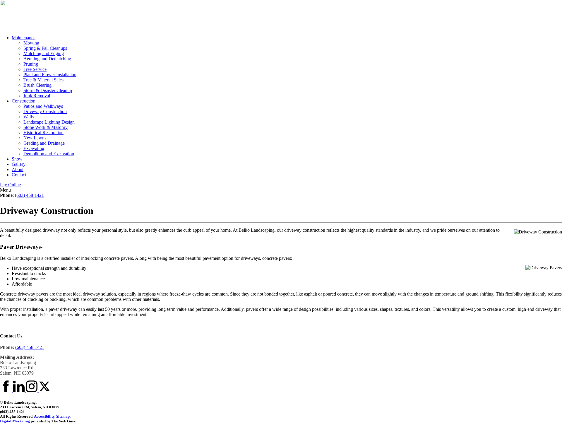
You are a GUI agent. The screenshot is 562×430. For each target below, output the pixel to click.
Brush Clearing (37, 85)
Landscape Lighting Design (49, 122)
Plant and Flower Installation (49, 74)
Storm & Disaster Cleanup (47, 90)
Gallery (18, 164)
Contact (19, 174)
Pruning (30, 64)
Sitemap (63, 416)
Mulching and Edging (43, 53)
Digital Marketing (15, 421)
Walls (28, 116)
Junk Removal (36, 95)
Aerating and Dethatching (47, 58)
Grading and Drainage (44, 143)
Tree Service (35, 69)
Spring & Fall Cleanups (45, 48)
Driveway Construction (45, 111)
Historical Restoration (43, 132)
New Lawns (34, 137)
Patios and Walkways (43, 106)
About (17, 169)
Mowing (31, 42)
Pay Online (10, 184)
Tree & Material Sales (43, 79)
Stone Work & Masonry (45, 127)
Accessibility (44, 416)
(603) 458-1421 (29, 195)
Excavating (33, 148)
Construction (23, 100)
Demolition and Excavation (48, 153)
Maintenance (23, 37)
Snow (17, 158)
